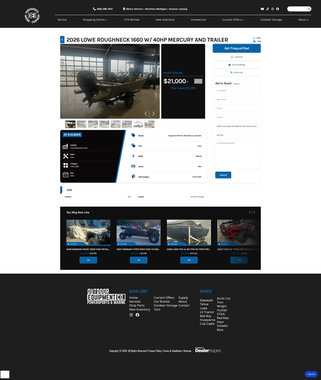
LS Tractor (207, 312)
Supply (183, 297)
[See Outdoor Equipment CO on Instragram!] (272, 9)
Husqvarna (207, 320)
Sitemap (187, 351)
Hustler (222, 310)
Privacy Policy (154, 351)
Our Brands (162, 301)
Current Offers (164, 297)
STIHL (221, 314)
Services (134, 301)
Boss (220, 330)
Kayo (220, 322)
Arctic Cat (223, 298)
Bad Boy (205, 316)
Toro (157, 309)
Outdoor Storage (165, 305)
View (88, 260)
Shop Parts (136, 305)
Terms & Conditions (172, 351)
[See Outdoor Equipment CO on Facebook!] (277, 9)
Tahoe (204, 304)
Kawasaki (206, 300)
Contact (183, 305)
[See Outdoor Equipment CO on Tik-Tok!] (267, 9)
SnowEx (222, 326)
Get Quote (239, 57)
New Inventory (139, 309)
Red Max (223, 318)
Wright (222, 306)
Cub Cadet (207, 324)
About (182, 301)
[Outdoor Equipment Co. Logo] (106, 296)
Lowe (203, 308)
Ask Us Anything (238, 65)
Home (133, 297)
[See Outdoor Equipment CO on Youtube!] (262, 9)
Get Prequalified (237, 48)
